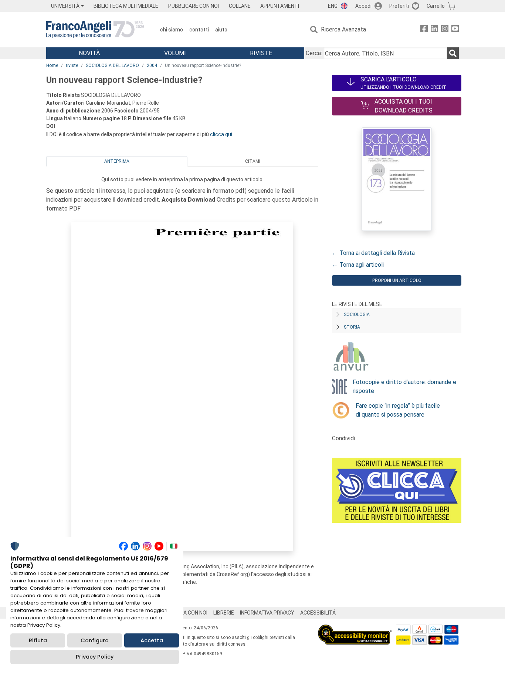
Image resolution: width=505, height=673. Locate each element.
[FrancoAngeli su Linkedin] (434, 30)
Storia (352, 327)
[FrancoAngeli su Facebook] (424, 30)
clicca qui (221, 134)
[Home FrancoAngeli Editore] (95, 29)
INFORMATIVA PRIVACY (267, 613)
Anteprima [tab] (116, 161)
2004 (152, 65)
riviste (72, 65)
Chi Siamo (171, 30)
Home (52, 65)
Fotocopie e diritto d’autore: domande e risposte (404, 386)
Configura (95, 640)
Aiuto (221, 30)
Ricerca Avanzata (343, 29)
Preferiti (399, 6)
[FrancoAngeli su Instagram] (444, 30)
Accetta (151, 640)
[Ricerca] (453, 53)
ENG (333, 6)
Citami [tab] (252, 161)
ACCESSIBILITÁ (318, 613)
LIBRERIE (223, 613)
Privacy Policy (94, 656)
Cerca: (314, 53)
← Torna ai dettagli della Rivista (373, 252)
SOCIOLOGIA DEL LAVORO (112, 65)
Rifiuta (38, 640)
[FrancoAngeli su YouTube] (455, 30)
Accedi (363, 6)
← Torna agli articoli (358, 264)
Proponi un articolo (396, 280)
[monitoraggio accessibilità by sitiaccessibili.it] (355, 628)
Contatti (199, 30)
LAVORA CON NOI (187, 613)
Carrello (436, 6)
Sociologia (357, 314)
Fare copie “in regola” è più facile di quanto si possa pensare (398, 410)
